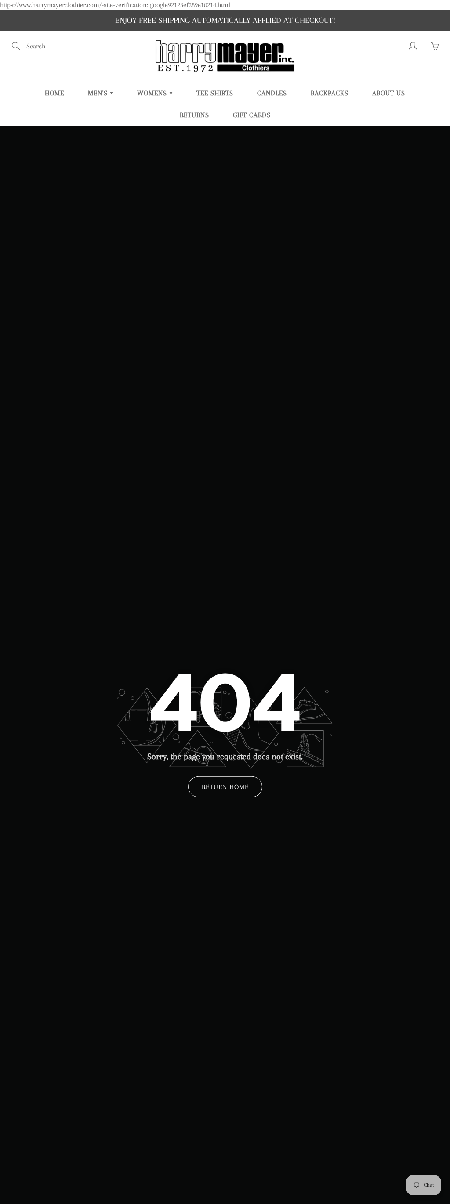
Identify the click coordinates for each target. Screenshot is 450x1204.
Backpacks (329, 93)
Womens (153, 93)
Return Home (225, 787)
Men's (99, 93)
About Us (388, 93)
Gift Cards (252, 115)
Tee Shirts (214, 93)
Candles (272, 93)
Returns (194, 115)
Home (54, 93)
